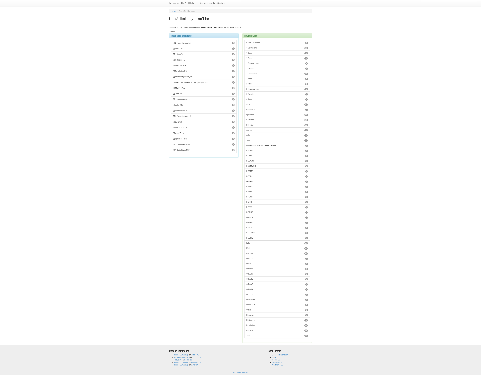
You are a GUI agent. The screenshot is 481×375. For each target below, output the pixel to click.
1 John (276, 53)
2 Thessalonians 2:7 (280, 355)
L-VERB (276, 228)
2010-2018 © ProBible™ (240, 372)
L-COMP (276, 171)
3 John (276, 99)
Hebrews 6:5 (277, 362)
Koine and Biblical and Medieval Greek (276, 145)
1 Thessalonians (276, 63)
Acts (276, 104)
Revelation (276, 325)
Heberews (276, 125)
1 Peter (276, 58)
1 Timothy (276, 68)
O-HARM (276, 279)
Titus (276, 336)
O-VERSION (276, 305)
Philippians (276, 320)
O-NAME (276, 284)
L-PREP (276, 207)
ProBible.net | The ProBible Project (183, 3)
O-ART (276, 264)
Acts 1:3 (194, 365)
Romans (276, 330)
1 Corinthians (276, 48)
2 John (276, 79)
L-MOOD (276, 187)
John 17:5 (195, 355)
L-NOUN (276, 197)
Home (173, 11)
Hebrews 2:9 (196, 362)
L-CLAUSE (276, 161)
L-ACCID (276, 151)
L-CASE (276, 156)
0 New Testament (276, 43)
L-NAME (276, 192)
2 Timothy (276, 94)
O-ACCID (276, 258)
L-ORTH (276, 202)
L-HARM (276, 181)
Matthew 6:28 (277, 365)
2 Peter (276, 84)
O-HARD (276, 274)
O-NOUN (276, 289)
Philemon (276, 315)
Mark (276, 248)
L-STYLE (276, 212)
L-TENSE (276, 217)
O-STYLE (276, 294)
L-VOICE (276, 238)
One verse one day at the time (212, 3)
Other (276, 310)
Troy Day (177, 360)
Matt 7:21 (276, 357)
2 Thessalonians (276, 89)
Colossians (276, 110)
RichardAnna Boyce (182, 357)
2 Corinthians (276, 74)
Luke (276, 243)
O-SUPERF (276, 300)
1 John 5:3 (276, 360)
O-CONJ (276, 269)
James (276, 130)
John (276, 135)
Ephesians (276, 115)
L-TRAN (276, 223)
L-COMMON (276, 166)
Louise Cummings (181, 355)
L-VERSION (276, 233)
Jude (276, 140)
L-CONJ (276, 176)
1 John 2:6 (197, 357)
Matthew (276, 253)
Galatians (276, 120)
